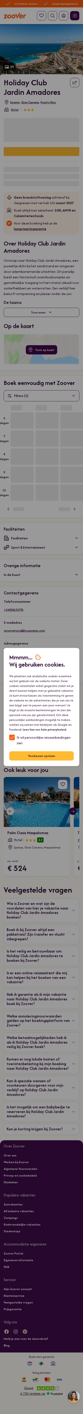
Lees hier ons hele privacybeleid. (45, 729)
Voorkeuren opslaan (41, 756)
